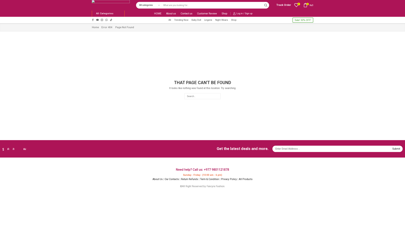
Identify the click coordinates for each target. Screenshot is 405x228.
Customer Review (207, 13)
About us (171, 13)
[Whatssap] (106, 20)
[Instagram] (102, 20)
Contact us (186, 13)
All (169, 20)
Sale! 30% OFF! (303, 20)
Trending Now (181, 20)
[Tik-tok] (111, 20)
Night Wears (221, 20)
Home (95, 27)
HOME (157, 13)
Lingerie (208, 20)
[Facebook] (93, 20)
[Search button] (265, 5)
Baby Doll (196, 20)
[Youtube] (97, 20)
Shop (224, 13)
